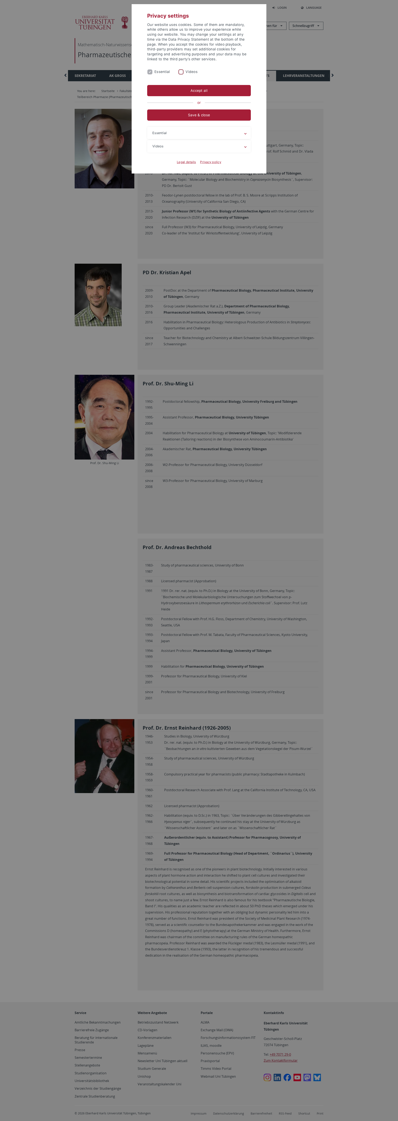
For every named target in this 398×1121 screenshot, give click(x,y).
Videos (192, 72)
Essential (162, 72)
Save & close (199, 115)
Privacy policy (210, 162)
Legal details (186, 162)
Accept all (199, 91)
